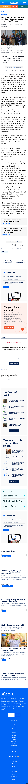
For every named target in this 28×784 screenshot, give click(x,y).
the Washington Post (8, 104)
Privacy (14, 779)
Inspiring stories (6, 556)
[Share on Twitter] (17, 70)
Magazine (14, 739)
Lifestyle (3, 11)
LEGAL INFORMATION (14, 769)
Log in (18, 358)
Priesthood (5, 251)
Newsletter (14, 735)
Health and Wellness (7, 585)
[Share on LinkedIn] (15, 70)
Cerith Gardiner (18, 24)
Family (4, 611)
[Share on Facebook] (12, 70)
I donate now (8, 327)
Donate (13, 6)
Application (14, 737)
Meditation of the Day (12, 501)
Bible (4, 660)
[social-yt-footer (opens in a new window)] (10, 757)
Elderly (4, 634)
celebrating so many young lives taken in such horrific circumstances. (12, 196)
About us (14, 766)
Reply (8, 379)
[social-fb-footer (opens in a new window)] (12, 757)
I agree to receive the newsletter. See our (13, 283)
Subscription (14, 741)
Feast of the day (10, 496)
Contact (14, 774)
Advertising (14, 745)
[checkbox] (3, 282)
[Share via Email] (20, 70)
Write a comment (14, 363)
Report (12, 379)
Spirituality (14, 726)
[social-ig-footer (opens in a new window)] (18, 757)
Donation (14, 743)
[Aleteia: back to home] (14, 2)
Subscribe (5, 6)
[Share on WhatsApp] (23, 70)
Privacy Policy (14, 776)
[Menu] (4, 2)
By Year (14, 751)
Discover (14, 728)
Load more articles (14, 430)
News (14, 722)
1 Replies (4, 379)
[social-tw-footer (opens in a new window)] (15, 757)
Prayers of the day (11, 506)
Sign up (5, 287)
